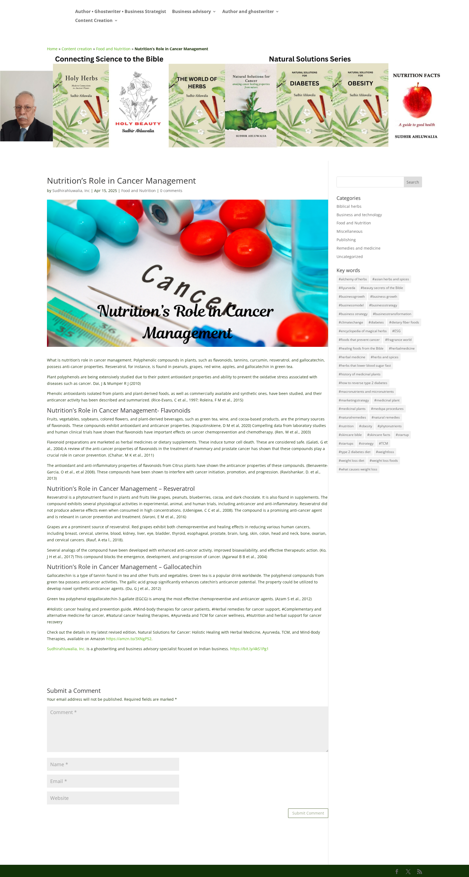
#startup (402, 434)
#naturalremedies (352, 417)
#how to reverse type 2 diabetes (363, 383)
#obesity (365, 426)
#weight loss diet (351, 460)
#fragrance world (398, 339)
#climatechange (351, 322)
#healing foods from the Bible (361, 348)
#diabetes (376, 322)
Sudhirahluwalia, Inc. (66, 648)
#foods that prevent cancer (359, 339)
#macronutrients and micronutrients (366, 391)
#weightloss (385, 451)
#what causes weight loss (358, 469)
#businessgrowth (352, 296)
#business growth (383, 296)
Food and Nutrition (113, 48)
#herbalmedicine (402, 348)
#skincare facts (378, 434)
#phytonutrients (390, 426)
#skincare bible (350, 434)
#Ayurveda (347, 287)
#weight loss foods (384, 460)
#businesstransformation (392, 314)
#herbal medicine (352, 357)
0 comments (171, 190)
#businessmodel (351, 305)
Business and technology (359, 214)
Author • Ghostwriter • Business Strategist (120, 11)
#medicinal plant (387, 400)
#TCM (383, 443)
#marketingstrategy (354, 400)
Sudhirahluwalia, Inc (71, 190)
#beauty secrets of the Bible (382, 287)
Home (52, 48)
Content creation (77, 48)
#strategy (366, 443)
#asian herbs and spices (390, 279)
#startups (346, 443)
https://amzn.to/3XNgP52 (128, 638)
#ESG (396, 331)
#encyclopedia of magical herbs (363, 331)
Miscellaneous (350, 231)
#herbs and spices (384, 357)
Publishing (346, 239)
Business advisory (191, 11)
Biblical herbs (349, 206)
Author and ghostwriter (248, 11)
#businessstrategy (383, 305)
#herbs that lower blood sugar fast (365, 365)
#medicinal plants (352, 408)
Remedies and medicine (359, 248)
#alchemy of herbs (353, 279)
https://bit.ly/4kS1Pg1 (249, 648)
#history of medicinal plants (360, 374)
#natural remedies (386, 417)
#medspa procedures (387, 408)
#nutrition (346, 426)
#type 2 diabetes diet (354, 451)
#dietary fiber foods (404, 322)
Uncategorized (350, 256)
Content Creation (94, 20)
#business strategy (353, 314)
